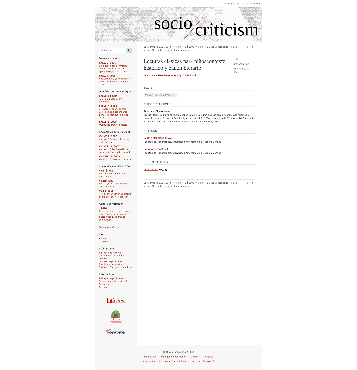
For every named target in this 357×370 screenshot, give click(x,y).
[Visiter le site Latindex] (115, 300)
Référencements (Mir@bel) (113, 281)
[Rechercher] (129, 50)
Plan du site (150, 356)
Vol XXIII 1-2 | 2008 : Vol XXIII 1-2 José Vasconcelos (201, 46)
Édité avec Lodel (185, 361)
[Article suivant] (252, 47)
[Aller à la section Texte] (355, 88)
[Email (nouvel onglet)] (241, 59)
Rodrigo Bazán (185, 75)
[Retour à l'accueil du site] (178, 24)
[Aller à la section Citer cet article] (355, 104)
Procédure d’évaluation (111, 264)
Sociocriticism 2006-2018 (157, 46)
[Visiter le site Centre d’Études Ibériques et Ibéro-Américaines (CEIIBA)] (115, 316)
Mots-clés (104, 241)
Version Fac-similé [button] (160, 95)
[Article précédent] (247, 47)
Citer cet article (241, 64)
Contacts (104, 284)
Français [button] (254, 3)
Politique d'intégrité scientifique (115, 267)
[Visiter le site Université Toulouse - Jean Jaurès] (115, 331)
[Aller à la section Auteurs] (355, 130)
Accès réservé (206, 361)
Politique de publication (111, 278)
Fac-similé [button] (241, 70)
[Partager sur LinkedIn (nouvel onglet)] (237, 59)
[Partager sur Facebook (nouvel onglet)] (234, 59)
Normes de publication (111, 261)
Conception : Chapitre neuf (157, 361)
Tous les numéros (108, 227)
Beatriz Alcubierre (157, 75)
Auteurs (103, 238)
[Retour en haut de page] (355, 2)
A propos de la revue (110, 252)
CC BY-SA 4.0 (151, 169)
